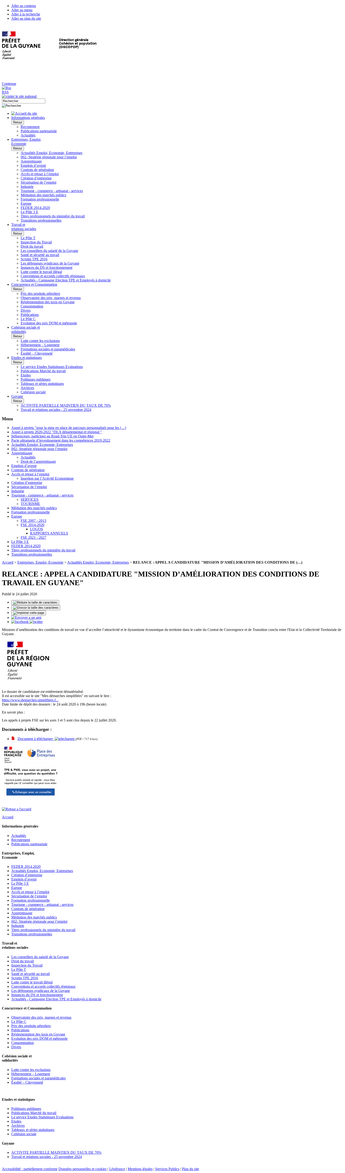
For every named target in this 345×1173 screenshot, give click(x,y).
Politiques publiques (35, 379)
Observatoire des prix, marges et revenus (51, 298)
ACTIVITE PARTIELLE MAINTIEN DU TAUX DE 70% (66, 405)
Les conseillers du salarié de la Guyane (49, 251)
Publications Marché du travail (43, 371)
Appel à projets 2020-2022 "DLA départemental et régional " (56, 432)
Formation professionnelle (40, 199)
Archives (27, 388)
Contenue (9, 84)
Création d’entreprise (36, 178)
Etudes (26, 375)
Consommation (32, 306)
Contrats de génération (37, 170)
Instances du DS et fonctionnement (46, 268)
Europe (26, 203)
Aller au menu (21, 10)
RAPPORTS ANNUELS (49, 533)
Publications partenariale (39, 131)
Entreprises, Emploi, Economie (40, 562)
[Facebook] (20, 622)
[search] (23, 101)
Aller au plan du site (26, 18)
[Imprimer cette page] (28, 612)
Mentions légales (140, 1169)
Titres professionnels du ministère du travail (53, 216)
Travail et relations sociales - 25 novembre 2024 (56, 410)
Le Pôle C (28, 319)
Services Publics (167, 1169)
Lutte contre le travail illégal (41, 272)
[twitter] (36, 622)
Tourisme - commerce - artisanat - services (52, 191)
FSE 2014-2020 (32, 525)
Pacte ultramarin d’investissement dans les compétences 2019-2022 (60, 440)
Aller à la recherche (25, 14)
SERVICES (29, 499)
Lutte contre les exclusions (40, 341)
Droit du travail (32, 246)
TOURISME (30, 504)
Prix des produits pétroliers (40, 294)
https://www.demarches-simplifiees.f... (30, 700)
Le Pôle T (28, 238)
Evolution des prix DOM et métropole (49, 323)
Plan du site (190, 1169)
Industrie (27, 187)
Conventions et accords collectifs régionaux (53, 276)
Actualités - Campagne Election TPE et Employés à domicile (66, 280)
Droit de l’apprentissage (38, 461)
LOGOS (36, 529)
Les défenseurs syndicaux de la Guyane (50, 263)
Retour (17, 122)
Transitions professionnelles (41, 220)
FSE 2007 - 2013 (33, 521)
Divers (26, 310)
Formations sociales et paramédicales (48, 349)
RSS (5, 92)
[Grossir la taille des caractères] (35, 607)
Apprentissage (31, 161)
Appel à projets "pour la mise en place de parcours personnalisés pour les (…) (68, 428)
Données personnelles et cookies (82, 1169)
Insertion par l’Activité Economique (47, 478)
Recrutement (30, 127)
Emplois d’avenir (33, 165)
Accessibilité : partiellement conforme (30, 1169)
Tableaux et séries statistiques (42, 384)
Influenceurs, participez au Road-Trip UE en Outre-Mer (52, 436)
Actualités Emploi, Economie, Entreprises (51, 153)
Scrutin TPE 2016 (34, 259)
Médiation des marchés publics (43, 195)
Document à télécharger (36, 739)
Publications (30, 315)
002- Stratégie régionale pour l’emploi (49, 157)
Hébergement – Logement (40, 345)
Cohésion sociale (33, 392)
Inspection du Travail (36, 242)
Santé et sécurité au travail (40, 255)
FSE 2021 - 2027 (33, 537)
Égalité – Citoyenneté (37, 353)
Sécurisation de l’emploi (38, 182)
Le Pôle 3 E (29, 212)
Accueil (7, 562)
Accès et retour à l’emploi (40, 174)
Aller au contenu (23, 6)
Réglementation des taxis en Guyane (48, 302)
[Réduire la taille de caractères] (35, 602)
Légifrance (117, 1169)
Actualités (28, 135)
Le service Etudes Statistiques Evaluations (52, 367)
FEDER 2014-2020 (35, 208)
